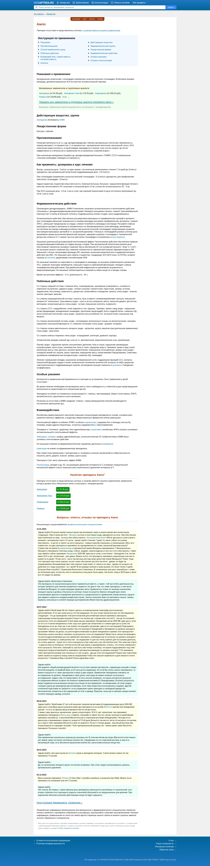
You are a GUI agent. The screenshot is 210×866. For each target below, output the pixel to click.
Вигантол (108, 707)
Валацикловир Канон (96, 538)
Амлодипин (44, 93)
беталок (72, 753)
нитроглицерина (117, 237)
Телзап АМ (67, 778)
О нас (171, 840)
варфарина (108, 444)
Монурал (73, 535)
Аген (64, 97)
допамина (117, 365)
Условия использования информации (53, 840)
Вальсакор (65, 715)
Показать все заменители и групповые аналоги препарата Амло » (76, 102)
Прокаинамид (43, 465)
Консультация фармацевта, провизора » (59, 802)
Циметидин (42, 448)
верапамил (96, 429)
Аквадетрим (71, 554)
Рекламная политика (164, 847)
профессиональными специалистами (84, 524)
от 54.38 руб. (63, 489)
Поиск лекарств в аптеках (69, 828)
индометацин (90, 422)
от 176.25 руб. (63, 496)
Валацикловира (65, 548)
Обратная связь (166, 850)
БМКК (62, 120)
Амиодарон (42, 437)
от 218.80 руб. (63, 508)
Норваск (43, 97)
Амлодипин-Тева (71, 93)
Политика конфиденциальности (50, 844)
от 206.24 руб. (63, 502)
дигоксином (50, 258)
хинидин (52, 437)
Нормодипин (101, 93)
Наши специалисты (165, 844)
